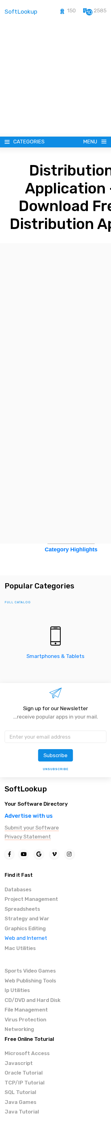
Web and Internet (26, 938)
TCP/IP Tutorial (24, 1082)
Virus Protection (25, 1019)
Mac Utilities (20, 948)
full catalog (18, 602)
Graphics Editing (25, 928)
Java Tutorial (22, 1112)
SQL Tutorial (20, 1092)
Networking (19, 1029)
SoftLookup (26, 789)
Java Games (20, 1102)
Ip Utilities (17, 990)
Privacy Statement (28, 836)
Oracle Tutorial (24, 1073)
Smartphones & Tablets (55, 656)
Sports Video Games (30, 971)
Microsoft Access (27, 1053)
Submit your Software (32, 828)
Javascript (19, 1063)
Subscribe (55, 755)
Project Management (31, 899)
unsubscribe (55, 769)
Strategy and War (27, 918)
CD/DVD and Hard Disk (32, 1000)
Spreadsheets (22, 909)
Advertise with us (29, 815)
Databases (18, 889)
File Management (26, 1010)
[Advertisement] (55, 78)
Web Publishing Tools (30, 981)
